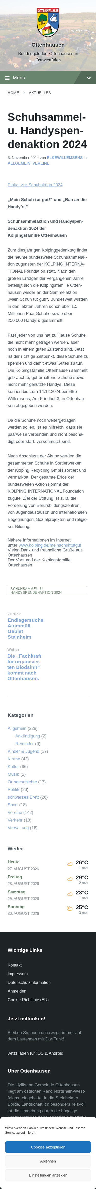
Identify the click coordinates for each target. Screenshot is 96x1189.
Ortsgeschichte (22, 782)
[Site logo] (48, 35)
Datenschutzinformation (29, 982)
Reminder (24, 743)
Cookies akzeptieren (48, 1147)
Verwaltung (18, 827)
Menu (19, 77)
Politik (13, 789)
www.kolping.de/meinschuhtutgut (50, 545)
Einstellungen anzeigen (48, 1175)
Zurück (14, 614)
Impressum (18, 974)
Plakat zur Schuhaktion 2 (32, 184)
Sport (13, 804)
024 (59, 184)
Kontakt (15, 965)
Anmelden (17, 991)
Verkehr (15, 820)
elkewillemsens (65, 158)
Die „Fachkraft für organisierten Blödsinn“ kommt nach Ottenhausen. (24, 667)
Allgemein (19, 163)
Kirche (14, 759)
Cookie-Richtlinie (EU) (28, 1000)
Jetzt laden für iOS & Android (35, 1053)
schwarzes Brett (23, 797)
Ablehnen (48, 1161)
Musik (13, 774)
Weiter (13, 650)
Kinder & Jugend (23, 751)
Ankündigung (27, 736)
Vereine (41, 163)
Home (13, 93)
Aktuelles (40, 93)
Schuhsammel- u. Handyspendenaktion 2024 (36, 590)
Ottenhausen (48, 45)
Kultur (13, 766)
